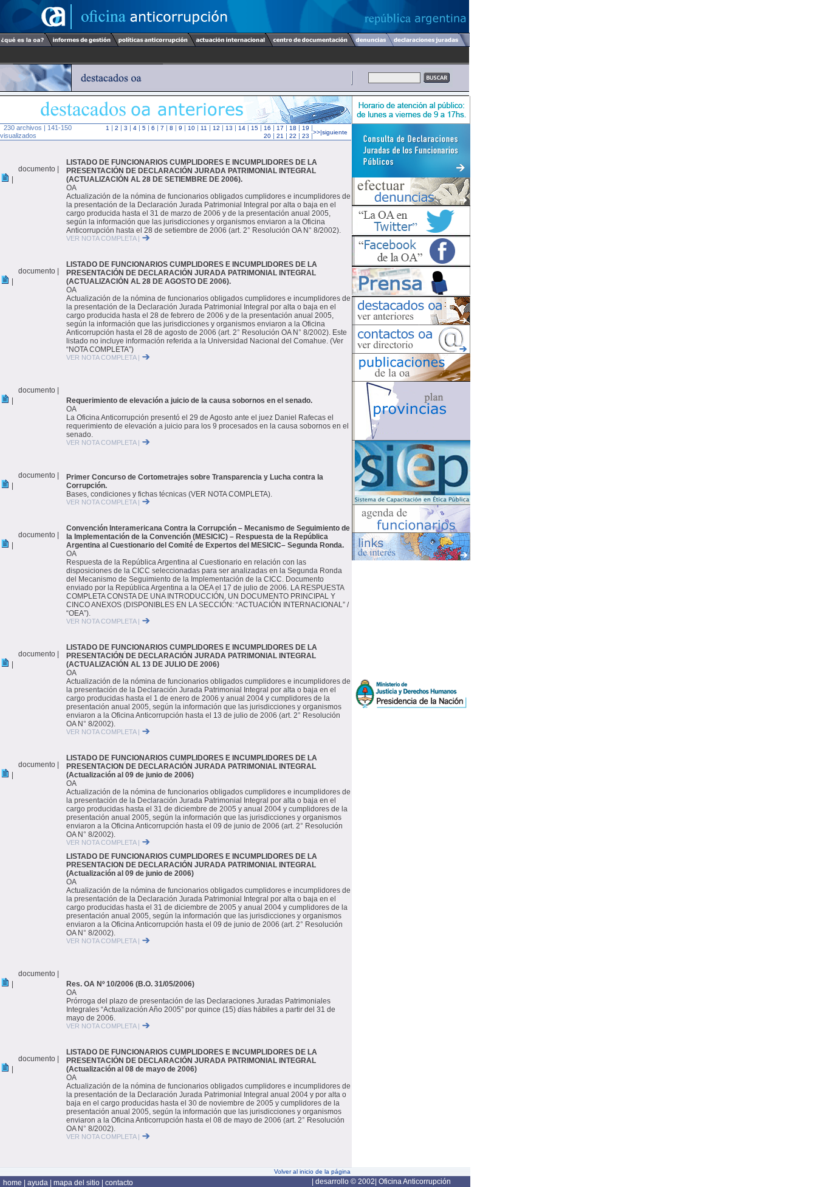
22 (293, 135)
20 (267, 135)
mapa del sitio (76, 1182)
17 (280, 128)
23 (305, 135)
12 (216, 128)
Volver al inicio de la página (312, 1171)
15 (254, 128)
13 (229, 128)
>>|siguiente (330, 132)
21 (280, 135)
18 (293, 128)
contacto (119, 1182)
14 (241, 128)
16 (267, 128)
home (13, 1182)
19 (305, 128)
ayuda (38, 1182)
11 (204, 128)
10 (191, 128)
